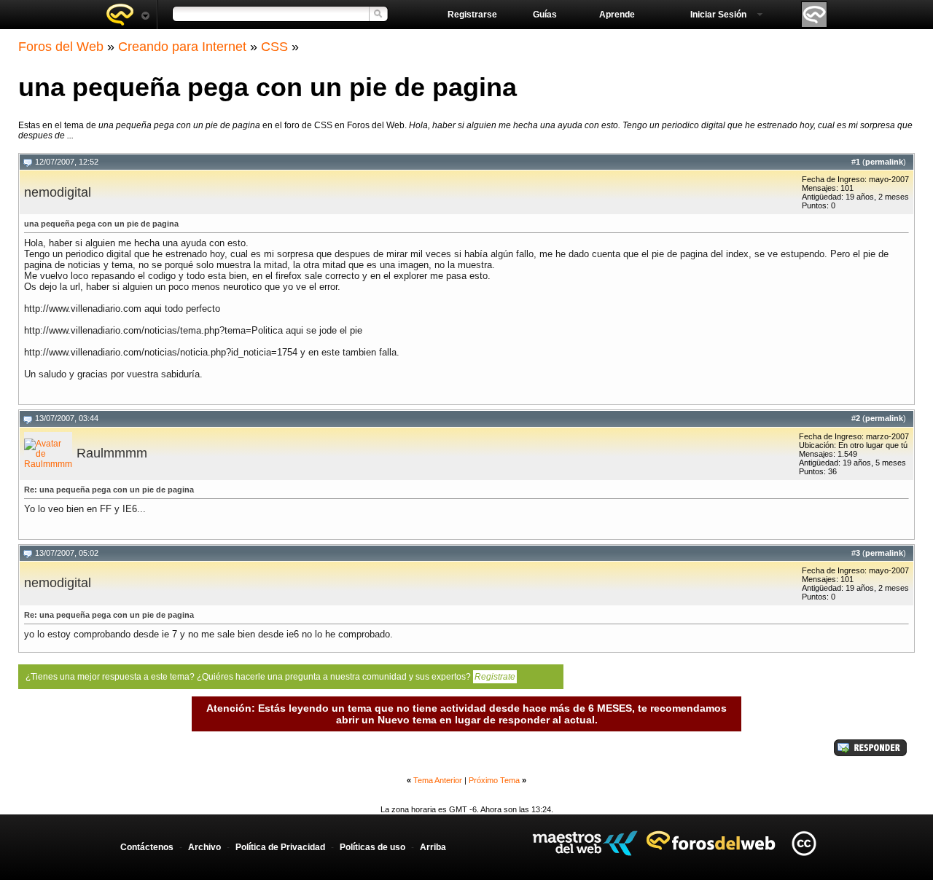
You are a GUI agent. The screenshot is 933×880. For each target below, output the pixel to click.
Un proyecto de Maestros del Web (585, 843)
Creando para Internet (182, 46)
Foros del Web (61, 46)
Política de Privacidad (280, 847)
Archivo (204, 847)
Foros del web (127, 14)
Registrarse (472, 14)
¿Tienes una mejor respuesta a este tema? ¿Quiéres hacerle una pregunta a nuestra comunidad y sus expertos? (270, 677)
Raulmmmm (112, 453)
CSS (274, 46)
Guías (545, 14)
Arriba (433, 847)
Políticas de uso (372, 847)
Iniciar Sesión (718, 14)
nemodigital (57, 192)
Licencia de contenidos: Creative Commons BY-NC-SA (803, 843)
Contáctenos (146, 847)
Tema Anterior (437, 780)
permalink (884, 161)
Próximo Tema (494, 780)
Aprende (617, 14)
